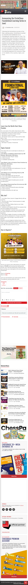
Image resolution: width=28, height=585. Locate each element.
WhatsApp (7, 273)
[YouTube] (7, 509)
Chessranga (16, 583)
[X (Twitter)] (3, 509)
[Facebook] (10, 509)
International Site (6, 532)
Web (6, 274)
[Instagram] (13, 509)
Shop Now (14, 476)
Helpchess (21, 583)
